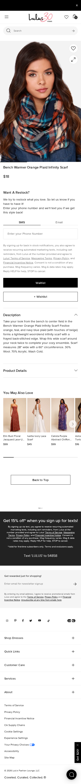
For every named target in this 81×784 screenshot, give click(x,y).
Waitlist (40, 283)
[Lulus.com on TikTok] (48, 621)
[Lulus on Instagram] (7, 621)
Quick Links (12, 651)
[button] (73, 48)
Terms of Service (53, 532)
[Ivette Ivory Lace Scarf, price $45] (38, 415)
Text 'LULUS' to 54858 (40, 556)
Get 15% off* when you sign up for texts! (40, 520)
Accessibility (11, 751)
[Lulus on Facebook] (23, 621)
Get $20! (77, 755)
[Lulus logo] (40, 17)
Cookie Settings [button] (13, 731)
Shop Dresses (13, 638)
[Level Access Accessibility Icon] (71, 621)
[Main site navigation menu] (6, 17)
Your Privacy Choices (17, 745)
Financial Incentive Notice (18, 263)
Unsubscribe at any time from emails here (41, 600)
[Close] (78, 744)
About (8, 692)
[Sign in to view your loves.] (66, 17)
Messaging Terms (41, 258)
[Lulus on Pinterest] (15, 621)
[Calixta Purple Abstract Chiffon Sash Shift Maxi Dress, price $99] (62, 415)
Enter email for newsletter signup (23, 584)
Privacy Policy (61, 258)
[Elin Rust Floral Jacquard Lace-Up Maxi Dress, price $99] (14, 415)
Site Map (9, 757)
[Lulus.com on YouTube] (39, 621)
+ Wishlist (40, 296)
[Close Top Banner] (77, 5)
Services (10, 678)
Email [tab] (59, 222)
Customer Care (14, 665)
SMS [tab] (22, 222)
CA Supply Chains (14, 725)
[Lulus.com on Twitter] (31, 621)
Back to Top (40, 480)
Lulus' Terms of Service (16, 258)
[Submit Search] (73, 30)
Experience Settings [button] (16, 738)
